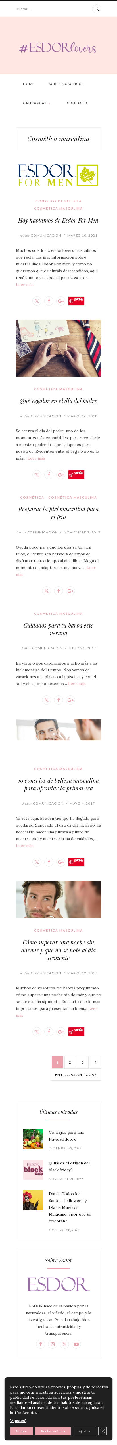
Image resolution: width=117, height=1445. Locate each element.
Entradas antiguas (76, 1074)
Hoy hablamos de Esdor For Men (58, 220)
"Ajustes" (18, 1420)
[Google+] (60, 301)
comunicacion (40, 235)
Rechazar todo (53, 1431)
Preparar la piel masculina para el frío (58, 512)
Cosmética (32, 497)
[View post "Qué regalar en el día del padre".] (58, 348)
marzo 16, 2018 (82, 416)
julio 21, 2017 (82, 648)
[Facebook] (48, 301)
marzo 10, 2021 (82, 235)
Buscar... (23, 9)
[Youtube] (76, 1344)
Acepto (21, 1431)
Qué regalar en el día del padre (58, 400)
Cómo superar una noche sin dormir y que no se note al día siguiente (58, 949)
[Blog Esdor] (58, 47)
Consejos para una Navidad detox (66, 1136)
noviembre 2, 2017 (82, 532)
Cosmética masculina (58, 208)
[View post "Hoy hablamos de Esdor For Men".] (58, 176)
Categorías (34, 103)
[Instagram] (52, 1344)
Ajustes (84, 1431)
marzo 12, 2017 (82, 973)
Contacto (77, 103)
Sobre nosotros (65, 84)
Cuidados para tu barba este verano (59, 629)
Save (78, 299)
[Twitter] (36, 301)
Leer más (25, 284)
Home (29, 84)
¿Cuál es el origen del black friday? (69, 1166)
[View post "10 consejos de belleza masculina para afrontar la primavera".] (58, 737)
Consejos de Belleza (58, 201)
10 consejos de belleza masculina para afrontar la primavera (58, 784)
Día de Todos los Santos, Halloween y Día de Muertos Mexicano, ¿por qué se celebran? (70, 1207)
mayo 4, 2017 (82, 803)
